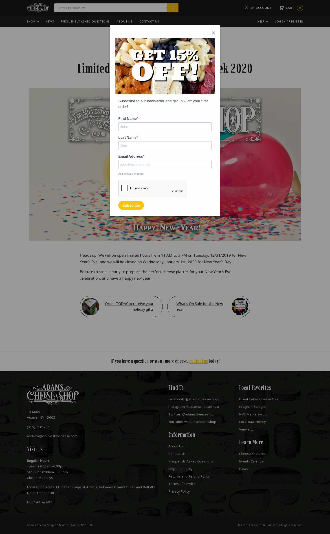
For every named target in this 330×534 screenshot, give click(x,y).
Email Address (130, 156)
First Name (127, 119)
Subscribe (131, 205)
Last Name (127, 137)
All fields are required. (131, 173)
